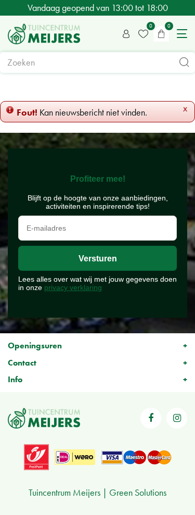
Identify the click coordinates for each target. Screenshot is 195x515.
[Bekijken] (161, 34)
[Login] (126, 34)
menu (182, 34)
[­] (150, 418)
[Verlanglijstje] (143, 34)
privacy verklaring (73, 287)
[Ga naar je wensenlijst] (143, 34)
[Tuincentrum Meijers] (44, 33)
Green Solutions (137, 492)
